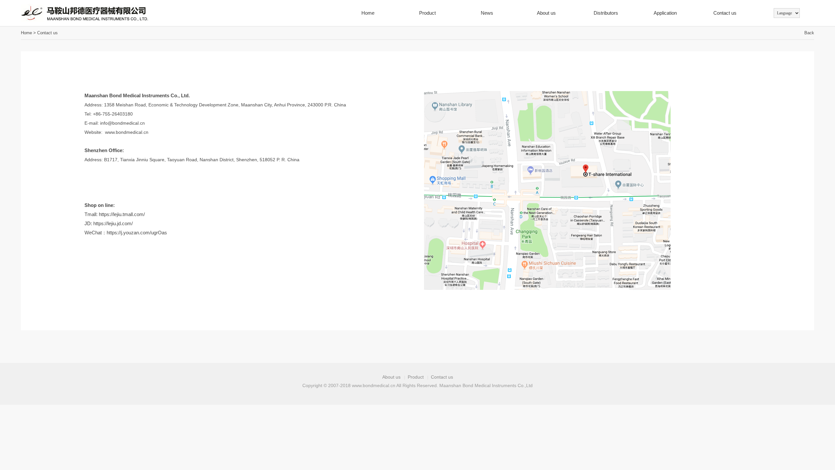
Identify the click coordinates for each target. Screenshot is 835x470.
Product (427, 13)
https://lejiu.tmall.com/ (122, 214)
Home (367, 13)
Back (809, 32)
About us (546, 13)
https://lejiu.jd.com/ (113, 223)
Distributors (606, 13)
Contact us (724, 13)
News (487, 13)
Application (665, 13)
